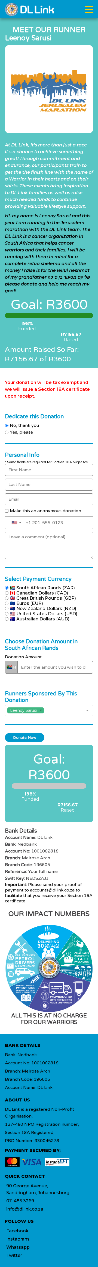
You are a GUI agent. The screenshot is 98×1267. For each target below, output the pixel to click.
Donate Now (24, 737)
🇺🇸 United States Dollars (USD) (43, 613)
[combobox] (49, 710)
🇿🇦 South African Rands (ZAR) (42, 587)
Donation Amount (23, 657)
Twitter (14, 1255)
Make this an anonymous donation (45, 511)
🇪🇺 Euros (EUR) (26, 603)
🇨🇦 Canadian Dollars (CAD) (39, 593)
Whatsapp (18, 1247)
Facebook (17, 1230)
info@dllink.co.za (24, 1209)
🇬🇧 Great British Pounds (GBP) (43, 598)
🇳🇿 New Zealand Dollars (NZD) (43, 608)
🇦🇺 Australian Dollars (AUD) (39, 619)
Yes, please (21, 432)
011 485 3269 (20, 1200)
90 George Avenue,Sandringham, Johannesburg (37, 1189)
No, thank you (24, 425)
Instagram (17, 1239)
